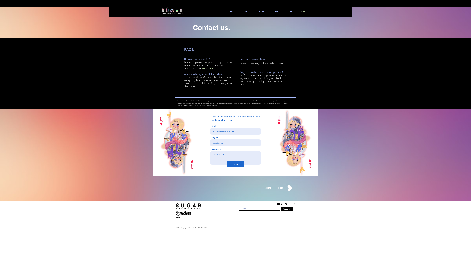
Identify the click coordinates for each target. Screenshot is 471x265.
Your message (216, 149)
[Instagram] (294, 203)
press (178, 217)
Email (214, 126)
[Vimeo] (286, 203)
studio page (207, 68)
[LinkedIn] (282, 203)
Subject (214, 138)
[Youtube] (278, 203)
